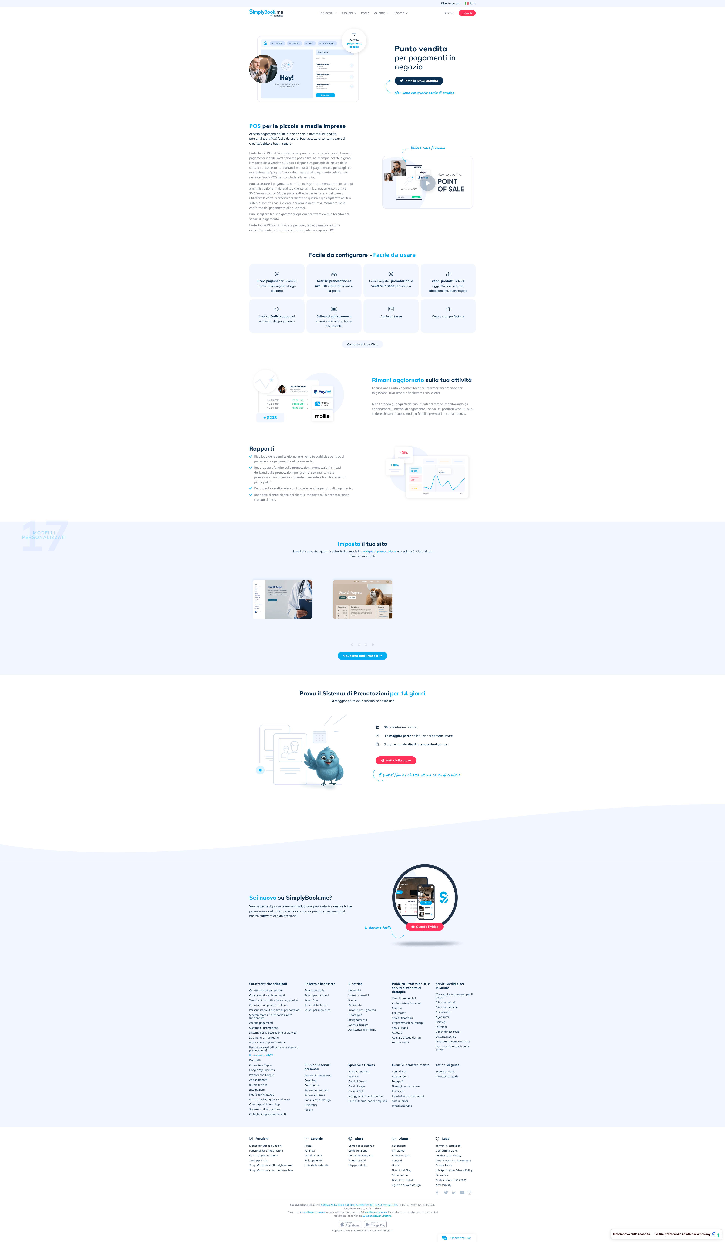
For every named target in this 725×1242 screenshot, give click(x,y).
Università (354, 990)
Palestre (353, 1076)
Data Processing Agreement (453, 1160)
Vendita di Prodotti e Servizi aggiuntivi (273, 1000)
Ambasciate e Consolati (406, 1003)
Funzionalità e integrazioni (266, 1150)
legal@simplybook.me (376, 1212)
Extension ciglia (314, 990)
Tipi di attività (313, 1155)
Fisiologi (441, 1022)
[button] (328, 13)
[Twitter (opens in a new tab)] (448, 1192)
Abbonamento (258, 1080)
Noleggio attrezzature (406, 1086)
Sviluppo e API (314, 1160)
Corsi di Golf (356, 1091)
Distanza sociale (446, 1036)
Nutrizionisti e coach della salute (452, 1048)
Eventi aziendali (402, 1106)
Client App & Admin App (264, 1104)
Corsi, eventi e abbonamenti (267, 995)
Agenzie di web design (406, 1037)
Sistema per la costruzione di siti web (273, 1032)
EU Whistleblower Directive (376, 1215)
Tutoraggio (355, 1015)
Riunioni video (258, 1084)
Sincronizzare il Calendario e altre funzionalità (270, 1016)
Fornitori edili (400, 1042)
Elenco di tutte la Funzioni (265, 1145)
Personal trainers (359, 1071)
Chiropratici (443, 1012)
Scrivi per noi (400, 1175)
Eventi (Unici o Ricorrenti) (408, 1096)
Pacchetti (255, 1060)
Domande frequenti (360, 1155)
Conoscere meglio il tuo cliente (268, 1005)
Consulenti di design (318, 1100)
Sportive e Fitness (361, 1065)
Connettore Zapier (260, 1065)
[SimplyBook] (266, 13)
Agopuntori (443, 1017)
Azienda (310, 1150)
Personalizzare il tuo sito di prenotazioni (274, 1010)
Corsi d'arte (399, 1071)
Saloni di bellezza (316, 1005)
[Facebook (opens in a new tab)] (440, 1192)
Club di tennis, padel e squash (367, 1101)
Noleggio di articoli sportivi (365, 1096)
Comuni (397, 1008)
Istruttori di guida (447, 1076)
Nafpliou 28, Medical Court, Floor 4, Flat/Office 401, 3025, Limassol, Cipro (359, 1205)
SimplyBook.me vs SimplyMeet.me (270, 1165)
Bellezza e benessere (320, 984)
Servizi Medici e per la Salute (450, 986)
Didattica (355, 984)
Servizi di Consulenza (318, 1075)
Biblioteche (355, 1005)
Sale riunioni (400, 1101)
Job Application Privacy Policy (454, 1170)
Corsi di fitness (357, 1081)
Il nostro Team (401, 1155)
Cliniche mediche (447, 1007)
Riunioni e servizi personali (317, 1067)
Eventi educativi (358, 1024)
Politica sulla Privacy (448, 1155)
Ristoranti (398, 1091)
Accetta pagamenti (261, 1023)
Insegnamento (357, 1020)
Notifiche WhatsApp (261, 1094)
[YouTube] (464, 1192)
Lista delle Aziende (316, 1165)
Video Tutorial (357, 1160)
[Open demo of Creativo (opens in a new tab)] (282, 600)
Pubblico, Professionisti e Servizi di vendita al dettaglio (411, 988)
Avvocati (397, 1032)
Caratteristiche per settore (266, 990)
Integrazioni (257, 1089)
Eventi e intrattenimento (411, 1065)
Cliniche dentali (446, 1002)
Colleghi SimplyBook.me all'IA (268, 1114)
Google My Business (262, 1070)
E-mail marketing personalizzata (269, 1099)
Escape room (400, 1076)
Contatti (397, 1160)
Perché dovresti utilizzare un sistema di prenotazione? (274, 1049)
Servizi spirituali (315, 1095)
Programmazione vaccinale (453, 1041)
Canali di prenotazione (263, 1155)
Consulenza (312, 1085)
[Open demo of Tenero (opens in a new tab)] (443, 600)
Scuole (352, 1000)
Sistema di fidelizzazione (264, 1109)
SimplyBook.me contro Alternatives (271, 1170)
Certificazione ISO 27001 (451, 1180)
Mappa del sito (357, 1165)
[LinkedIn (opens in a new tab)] (456, 1192)
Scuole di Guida (446, 1071)
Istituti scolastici (358, 995)
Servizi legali (400, 1027)
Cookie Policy (444, 1165)
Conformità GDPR (447, 1150)
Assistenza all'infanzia (362, 1029)
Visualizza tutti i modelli (360, 656)
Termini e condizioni (448, 1145)
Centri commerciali (404, 998)
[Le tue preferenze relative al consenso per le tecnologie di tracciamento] (718, 1235)
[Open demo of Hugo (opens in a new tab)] (362, 600)
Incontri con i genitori (362, 1010)
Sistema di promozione (263, 1027)
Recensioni (399, 1145)
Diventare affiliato (403, 1180)
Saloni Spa (311, 1000)
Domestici (311, 1105)
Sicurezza (442, 1175)
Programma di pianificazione (267, 1042)
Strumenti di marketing (264, 1037)
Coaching (310, 1080)
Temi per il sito (258, 1160)
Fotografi (397, 1081)
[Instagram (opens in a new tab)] (472, 1192)
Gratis (396, 1165)
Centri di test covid (448, 1031)
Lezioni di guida (448, 1065)
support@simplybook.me (313, 1212)
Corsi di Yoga (356, 1086)
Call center (399, 1013)
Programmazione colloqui (408, 1023)
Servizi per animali (316, 1090)
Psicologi (441, 1027)
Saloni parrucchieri (317, 995)
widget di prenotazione (379, 551)
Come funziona (357, 1150)
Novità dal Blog (401, 1170)
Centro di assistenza (361, 1145)
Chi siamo (398, 1150)
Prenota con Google (261, 1075)
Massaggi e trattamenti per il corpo (454, 995)
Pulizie (309, 1110)
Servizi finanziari (402, 1018)
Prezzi (365, 13)
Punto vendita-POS (261, 1055)
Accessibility (443, 1185)
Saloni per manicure (317, 1010)
